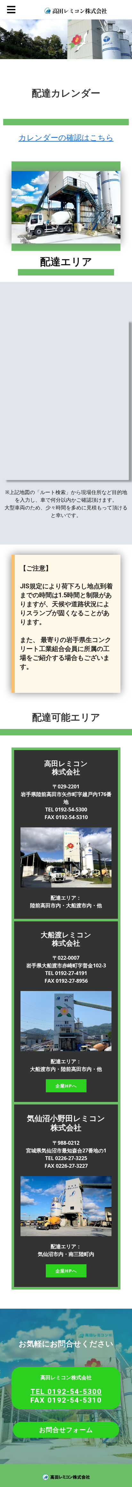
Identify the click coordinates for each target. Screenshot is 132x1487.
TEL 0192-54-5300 (66, 1391)
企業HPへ (66, 1086)
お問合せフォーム (66, 1429)
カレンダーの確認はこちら (66, 137)
